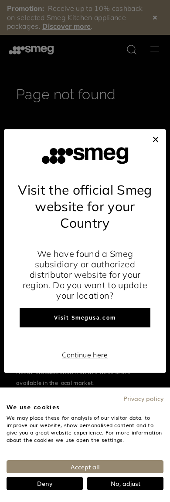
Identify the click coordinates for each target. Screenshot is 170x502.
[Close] (155, 138)
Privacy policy (143, 398)
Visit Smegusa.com (85, 318)
